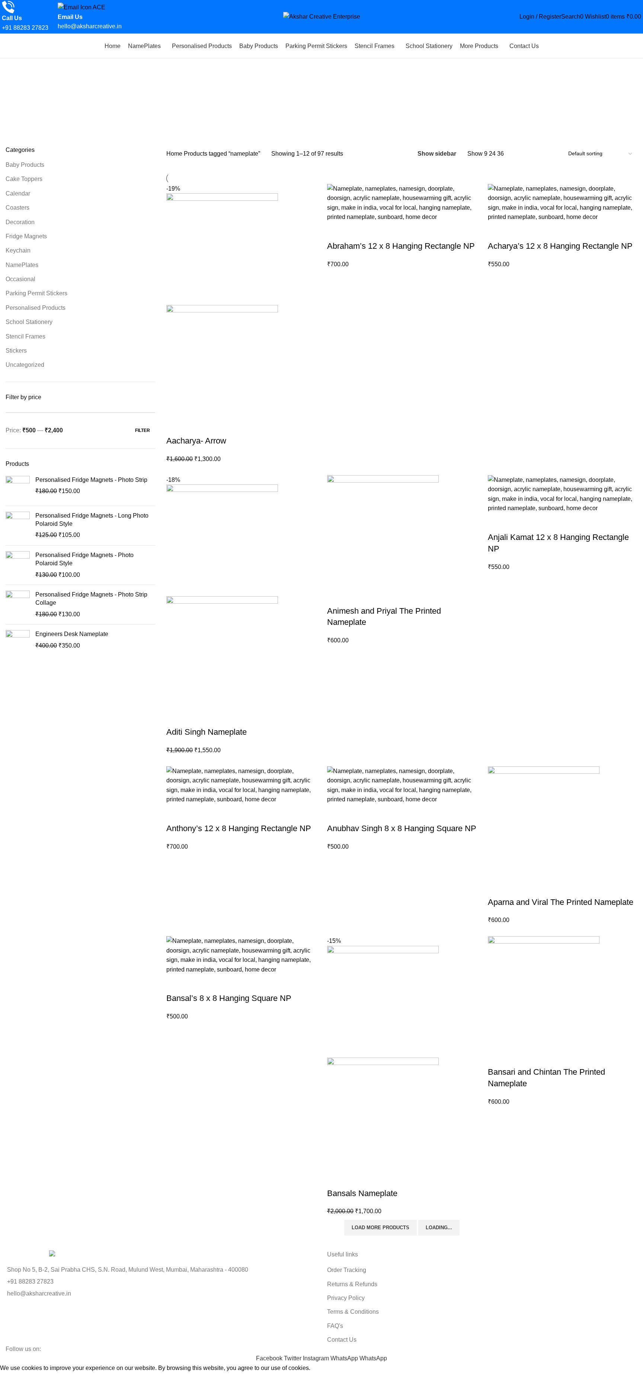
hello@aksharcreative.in (90, 26)
